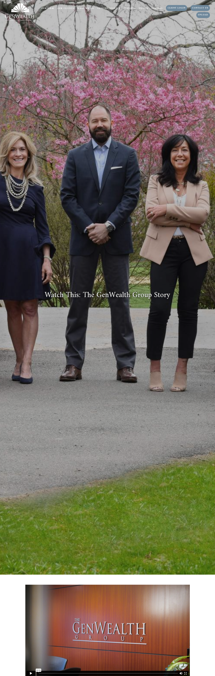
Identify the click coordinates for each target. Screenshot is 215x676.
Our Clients (65, 8)
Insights (130, 8)
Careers (157, 8)
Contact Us (200, 8)
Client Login (177, 8)
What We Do (85, 8)
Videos (143, 8)
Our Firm (47, 8)
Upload (203, 15)
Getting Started (109, 8)
